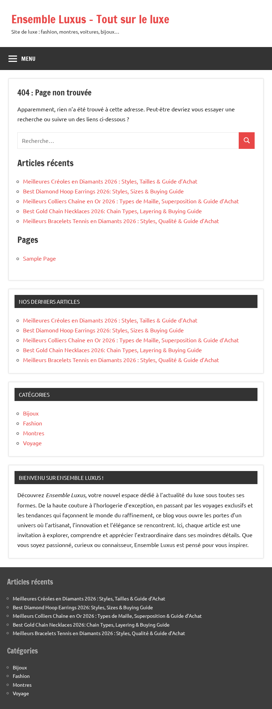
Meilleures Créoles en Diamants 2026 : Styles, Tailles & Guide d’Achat (110, 181)
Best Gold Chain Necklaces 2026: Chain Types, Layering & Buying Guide (112, 210)
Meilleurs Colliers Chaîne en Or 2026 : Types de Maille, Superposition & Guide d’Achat (131, 200)
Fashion (32, 422)
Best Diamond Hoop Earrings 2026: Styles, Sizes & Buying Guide (103, 190)
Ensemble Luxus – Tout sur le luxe (90, 19)
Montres (33, 432)
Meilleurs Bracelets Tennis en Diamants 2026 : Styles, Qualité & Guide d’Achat (121, 220)
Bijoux (31, 413)
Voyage (32, 442)
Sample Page (39, 258)
